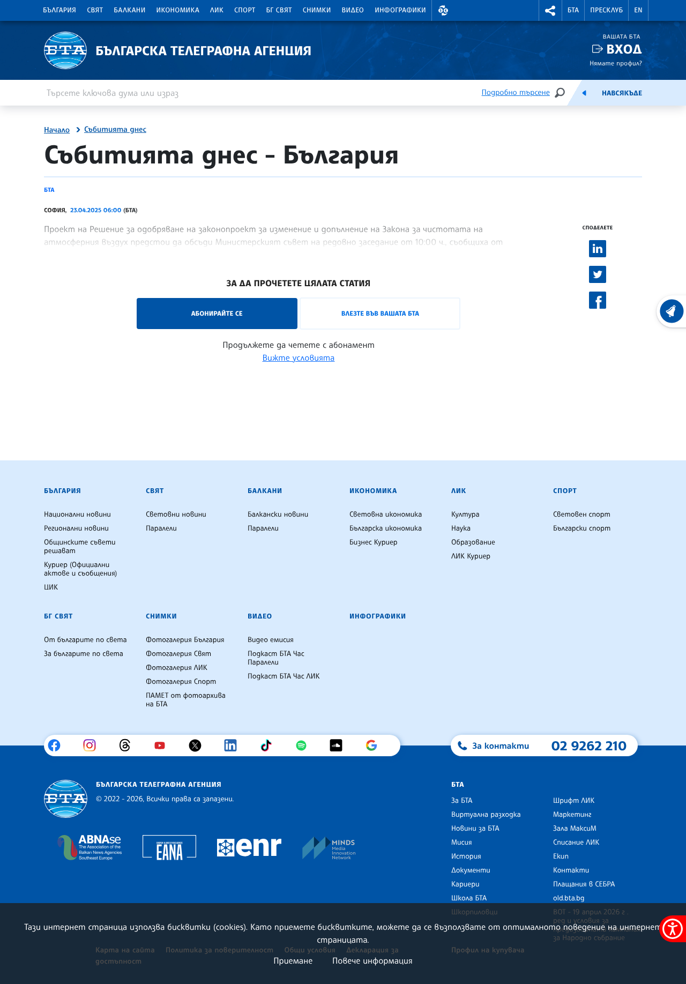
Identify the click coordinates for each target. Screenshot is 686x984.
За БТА (461, 800)
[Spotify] (305, 745)
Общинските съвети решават (80, 546)
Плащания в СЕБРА (584, 884)
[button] (443, 10)
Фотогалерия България (185, 640)
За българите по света (83, 654)
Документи (470, 870)
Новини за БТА (475, 828)
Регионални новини (76, 528)
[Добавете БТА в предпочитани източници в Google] (375, 745)
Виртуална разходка (486, 814)
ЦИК (51, 587)
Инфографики (400, 10)
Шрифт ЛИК (573, 800)
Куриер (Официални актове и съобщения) (80, 569)
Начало (57, 130)
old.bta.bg (569, 898)
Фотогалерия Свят (178, 654)
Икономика (178, 10)
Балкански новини (278, 514)
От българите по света (85, 640)
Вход (624, 49)
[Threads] (129, 745)
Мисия (461, 842)
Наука (461, 528)
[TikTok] (270, 745)
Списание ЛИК (576, 842)
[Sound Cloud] (340, 745)
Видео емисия (271, 640)
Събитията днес (115, 129)
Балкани (129, 10)
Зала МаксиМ (574, 828)
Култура (465, 514)
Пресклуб (606, 10)
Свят (95, 10)
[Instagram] (93, 745)
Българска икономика (385, 528)
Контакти (571, 870)
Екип (561, 856)
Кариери (465, 884)
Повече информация (372, 960)
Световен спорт (581, 514)
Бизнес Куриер (373, 542)
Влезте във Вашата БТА (380, 313)
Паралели (161, 528)
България (59, 10)
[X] (199, 745)
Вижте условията (299, 357)
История (466, 856)
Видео (353, 10)
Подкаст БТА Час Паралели (276, 658)
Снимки (317, 10)
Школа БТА (469, 898)
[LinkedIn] (234, 745)
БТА (573, 10)
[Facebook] (58, 745)
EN (638, 10)
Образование (473, 542)
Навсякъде (622, 93)
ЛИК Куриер (470, 556)
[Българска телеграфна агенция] (65, 799)
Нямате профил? (616, 63)
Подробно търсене (516, 92)
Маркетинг (572, 814)
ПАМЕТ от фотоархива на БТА (186, 700)
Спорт (244, 10)
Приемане (292, 960)
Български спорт (581, 528)
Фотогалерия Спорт (181, 681)
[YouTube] (164, 745)
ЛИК (216, 10)
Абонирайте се (217, 313)
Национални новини (77, 514)
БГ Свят (279, 10)
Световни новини (176, 514)
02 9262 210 (589, 745)
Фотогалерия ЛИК (176, 668)
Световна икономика (385, 514)
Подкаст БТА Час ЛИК (284, 676)
